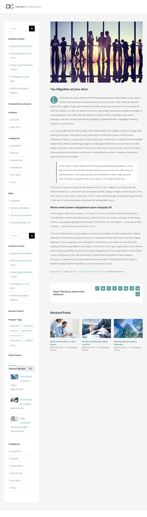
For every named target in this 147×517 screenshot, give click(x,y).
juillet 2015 (15, 127)
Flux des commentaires (21, 215)
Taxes (100, 271)
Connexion (15, 200)
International (92, 271)
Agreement (15, 325)
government (26, 330)
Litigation (29, 340)
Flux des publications (19, 208)
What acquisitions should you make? (21, 422)
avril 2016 (14, 119)
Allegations (28, 325)
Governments (16, 160)
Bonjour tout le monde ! (21, 46)
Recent (21, 369)
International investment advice (21, 380)
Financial (82, 271)
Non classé (15, 174)
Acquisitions (15, 145)
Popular (13, 369)
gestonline (57, 271)
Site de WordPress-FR (20, 222)
